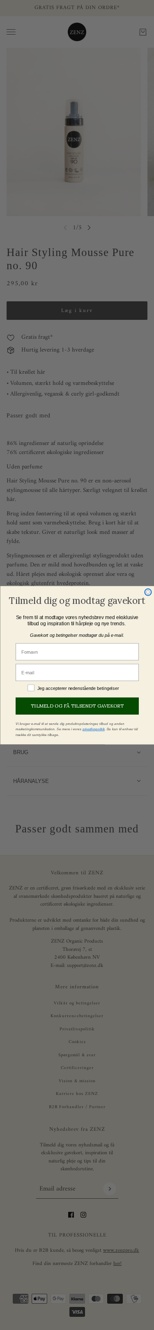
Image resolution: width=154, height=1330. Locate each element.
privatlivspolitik (93, 729)
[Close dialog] (148, 592)
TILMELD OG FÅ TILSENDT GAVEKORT (77, 706)
